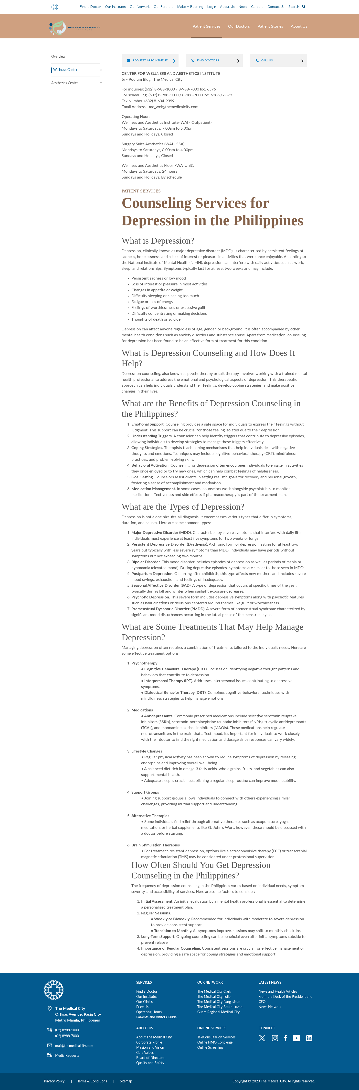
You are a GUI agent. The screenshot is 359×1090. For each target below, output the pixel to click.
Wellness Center (65, 70)
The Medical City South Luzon (220, 1007)
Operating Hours (149, 1012)
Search (294, 7)
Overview (58, 56)
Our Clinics (144, 1002)
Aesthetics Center (64, 83)
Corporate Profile (149, 1042)
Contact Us (276, 7)
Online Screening (210, 1047)
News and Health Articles (278, 991)
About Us (227, 7)
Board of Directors (150, 1058)
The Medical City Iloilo (214, 997)
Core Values (145, 1053)
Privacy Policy (54, 1081)
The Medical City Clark (214, 991)
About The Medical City (154, 1037)
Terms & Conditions (92, 1081)
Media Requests (67, 1055)
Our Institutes (146, 997)
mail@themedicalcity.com (74, 1046)
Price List (143, 1007)
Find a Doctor (90, 7)
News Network (270, 1007)
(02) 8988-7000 (67, 1036)
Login (211, 7)
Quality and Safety (150, 1063)
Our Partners (163, 7)
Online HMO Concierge (214, 1042)
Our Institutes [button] (115, 7)
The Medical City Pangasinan (218, 1002)
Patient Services (206, 26)
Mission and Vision (150, 1047)
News (243, 7)
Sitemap (126, 1081)
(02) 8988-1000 (67, 1030)
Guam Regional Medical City (218, 1012)
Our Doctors (239, 26)
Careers (257, 7)
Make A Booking (190, 7)
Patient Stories (270, 26)
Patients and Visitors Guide (156, 1017)
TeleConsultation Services (216, 1037)
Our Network (140, 7)
